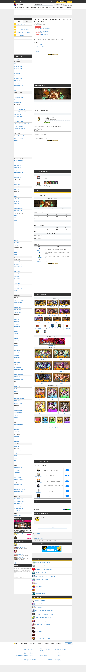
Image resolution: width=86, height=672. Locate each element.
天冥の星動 (16, 383)
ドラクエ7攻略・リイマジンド (29, 649)
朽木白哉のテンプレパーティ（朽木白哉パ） (24, 32)
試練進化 (15, 215)
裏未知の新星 (16, 316)
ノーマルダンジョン (17, 261)
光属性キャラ (16, 201)
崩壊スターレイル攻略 (27, 652)
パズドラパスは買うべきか (18, 494)
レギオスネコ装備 (37, 333)
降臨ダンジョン (17, 269)
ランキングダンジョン (18, 288)
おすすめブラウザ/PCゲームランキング (23, 562)
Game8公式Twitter (17, 515)
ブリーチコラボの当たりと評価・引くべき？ (24, 26)
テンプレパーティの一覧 (18, 160)
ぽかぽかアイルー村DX (39, 538)
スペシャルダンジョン (18, 266)
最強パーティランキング (18, 85)
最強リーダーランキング (45, 32)
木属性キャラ (16, 198)
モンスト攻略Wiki (58, 652)
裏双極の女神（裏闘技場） (18, 424)
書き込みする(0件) (52, 505)
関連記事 (38, 51)
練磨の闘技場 (16, 436)
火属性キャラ (16, 193)
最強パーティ (43, 383)
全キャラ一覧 (16, 189)
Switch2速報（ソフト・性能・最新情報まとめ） (62, 647)
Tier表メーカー (17, 90)
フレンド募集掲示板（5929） (19, 501)
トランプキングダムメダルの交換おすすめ (21, 123)
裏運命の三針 (16, 427)
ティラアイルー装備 (37, 328)
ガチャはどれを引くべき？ (18, 95)
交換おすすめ (52, 306)
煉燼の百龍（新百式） (18, 312)
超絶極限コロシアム (17, 386)
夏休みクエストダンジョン (18, 138)
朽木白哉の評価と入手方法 (21, 35)
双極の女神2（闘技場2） (18, 410)
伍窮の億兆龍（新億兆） (18, 302)
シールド (15, 453)
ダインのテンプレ (17, 182)
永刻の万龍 (16, 336)
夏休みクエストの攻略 (44, 34)
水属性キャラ (16, 196)
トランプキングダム (41, 7)
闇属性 (67, 423)
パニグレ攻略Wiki (27, 660)
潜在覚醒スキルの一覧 (18, 210)
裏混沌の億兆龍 (17, 326)
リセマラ (61, 383)
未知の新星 (16, 331)
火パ (40, 399)
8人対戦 (15, 290)
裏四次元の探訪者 (17, 352)
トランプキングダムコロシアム (19, 128)
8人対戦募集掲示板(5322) (18, 508)
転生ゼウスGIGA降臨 (18, 403)
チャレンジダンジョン (18, 283)
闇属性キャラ (16, 203)
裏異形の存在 (16, 429)
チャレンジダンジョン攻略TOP (19, 135)
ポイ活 (54, 1)
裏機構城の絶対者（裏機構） (19, 379)
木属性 (52, 423)
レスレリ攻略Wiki (58, 655)
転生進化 (15, 237)
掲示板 (27, 21)
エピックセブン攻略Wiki (43, 655)
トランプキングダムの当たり (44, 31)
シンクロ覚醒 (16, 249)
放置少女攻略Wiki (58, 659)
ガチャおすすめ (56, 7)
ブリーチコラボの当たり (18, 107)
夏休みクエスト (63, 7)
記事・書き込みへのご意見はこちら (53, 531)
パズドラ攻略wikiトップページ (52, 345)
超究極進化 (16, 217)
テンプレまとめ (47, 28)
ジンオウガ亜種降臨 (52, 315)
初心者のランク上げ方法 (18, 479)
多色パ (65, 413)
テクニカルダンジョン (18, 264)
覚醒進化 (15, 220)
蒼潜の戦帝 (16, 391)
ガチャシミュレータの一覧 (18, 486)
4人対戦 (15, 293)
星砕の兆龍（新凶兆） (18, 304)
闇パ (52, 413)
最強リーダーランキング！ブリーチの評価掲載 (24, 24)
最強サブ (27, 7)
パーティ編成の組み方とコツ (19, 484)
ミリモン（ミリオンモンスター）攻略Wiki (61, 660)
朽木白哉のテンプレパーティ (19, 172)
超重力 (15, 458)
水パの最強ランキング (18, 68)
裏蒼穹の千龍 (16, 319)
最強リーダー (21, 7)
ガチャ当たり (40, 306)
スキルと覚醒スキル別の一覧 (19, 208)
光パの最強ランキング (18, 73)
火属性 (38, 423)
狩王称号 (66, 322)
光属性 (60, 423)
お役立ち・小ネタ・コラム (18, 446)
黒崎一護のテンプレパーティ (19, 165)
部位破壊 (15, 455)
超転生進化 (16, 240)
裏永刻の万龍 (16, 321)
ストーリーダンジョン (18, 273)
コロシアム (40, 315)
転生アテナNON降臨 (17, 400)
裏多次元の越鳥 (17, 357)
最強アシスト (43, 371)
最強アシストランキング (18, 83)
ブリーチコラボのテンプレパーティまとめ (24, 29)
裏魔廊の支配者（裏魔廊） (18, 374)
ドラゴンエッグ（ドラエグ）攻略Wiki (30, 659)
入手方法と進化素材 (40, 46)
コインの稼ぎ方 (17, 472)
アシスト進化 (16, 242)
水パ (52, 399)
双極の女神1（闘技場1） (18, 407)
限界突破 (15, 254)
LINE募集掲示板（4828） (18, 506)
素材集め (57, 322)
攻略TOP (16, 7)
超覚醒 (15, 252)
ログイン (70, 1)
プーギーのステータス (40, 49)
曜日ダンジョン (17, 276)
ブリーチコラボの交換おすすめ (19, 109)
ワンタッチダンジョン (18, 285)
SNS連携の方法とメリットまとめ (20, 489)
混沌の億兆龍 (16, 340)
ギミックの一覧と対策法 (18, 450)
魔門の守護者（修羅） (18, 367)
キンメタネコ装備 (45, 333)
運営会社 (52, 643)
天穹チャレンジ (48, 7)
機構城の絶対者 (17, 376)
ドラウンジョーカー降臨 (18, 131)
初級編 (38, 322)
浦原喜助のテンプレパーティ (19, 177)
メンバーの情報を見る (52, 527)
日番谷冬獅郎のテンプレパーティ (20, 174)
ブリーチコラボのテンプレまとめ (20, 111)
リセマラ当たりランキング (18, 87)
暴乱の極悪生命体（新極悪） (19, 300)
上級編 (48, 322)
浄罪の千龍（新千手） (18, 309)
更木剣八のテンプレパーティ (19, 167)
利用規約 (25, 643)
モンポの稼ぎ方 (17, 470)
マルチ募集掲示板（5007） (19, 503)
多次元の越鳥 (16, 355)
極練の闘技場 (16, 439)
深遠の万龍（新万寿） (18, 307)
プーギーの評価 (39, 44)
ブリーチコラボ (33, 7)
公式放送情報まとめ (17, 102)
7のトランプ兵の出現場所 (18, 126)
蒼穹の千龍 (16, 333)
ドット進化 (16, 245)
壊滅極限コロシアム (17, 388)
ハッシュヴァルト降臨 (18, 116)
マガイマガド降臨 (64, 315)
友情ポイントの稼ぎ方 (18, 467)
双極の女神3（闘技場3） (18, 412)
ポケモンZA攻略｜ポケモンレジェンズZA (30, 647)
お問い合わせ (47, 643)
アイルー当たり (64, 306)
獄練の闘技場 (16, 441)
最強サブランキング (17, 80)
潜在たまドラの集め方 (18, 477)
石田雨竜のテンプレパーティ (19, 170)
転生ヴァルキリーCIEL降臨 (19, 398)
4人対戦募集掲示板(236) (18, 510)
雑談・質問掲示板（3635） (19, 498)
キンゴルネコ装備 (67, 328)
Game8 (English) (58, 643)
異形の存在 (16, 417)
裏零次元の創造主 (17, 362)
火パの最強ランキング (18, 66)
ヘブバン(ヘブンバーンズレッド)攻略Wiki (46, 659)
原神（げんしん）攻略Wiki (28, 655)
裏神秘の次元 (16, 348)
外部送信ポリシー (40, 643)
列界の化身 (16, 419)
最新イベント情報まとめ (18, 99)
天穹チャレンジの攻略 (43, 29)
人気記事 (18, 21)
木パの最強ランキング (18, 71)
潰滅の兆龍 (16, 338)
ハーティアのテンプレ (18, 184)
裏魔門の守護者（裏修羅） (18, 369)
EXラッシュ (69, 7)
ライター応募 (69, 643)
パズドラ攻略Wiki (37, 533)
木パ (64, 399)
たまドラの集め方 (17, 474)
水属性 (45, 423)
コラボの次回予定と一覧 (18, 97)
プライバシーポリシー (32, 643)
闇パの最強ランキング (18, 75)
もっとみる (29, 37)
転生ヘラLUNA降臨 (17, 395)
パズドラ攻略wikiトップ (18, 59)
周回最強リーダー (61, 371)
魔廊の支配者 (16, 372)
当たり (41, 28)
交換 (43, 28)
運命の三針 (16, 415)
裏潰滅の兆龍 (16, 324)
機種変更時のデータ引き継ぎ (19, 491)
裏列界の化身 (16, 431)
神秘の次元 (16, 345)
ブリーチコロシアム (17, 114)
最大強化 (15, 462)
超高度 (15, 460)
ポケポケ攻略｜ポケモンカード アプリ (61, 649)
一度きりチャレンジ (17, 281)
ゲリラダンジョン (17, 278)
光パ (40, 413)
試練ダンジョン (17, 271)
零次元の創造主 (17, 360)
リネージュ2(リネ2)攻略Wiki (44, 660)
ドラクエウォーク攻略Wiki (28, 653)
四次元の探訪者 (17, 350)
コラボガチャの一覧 (38, 535)
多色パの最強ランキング (18, 78)
